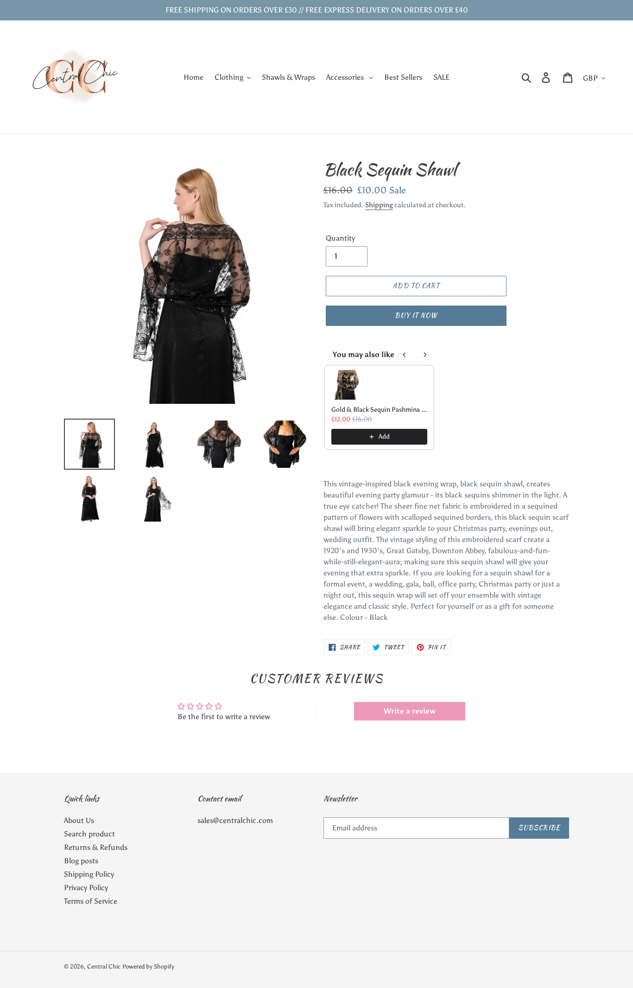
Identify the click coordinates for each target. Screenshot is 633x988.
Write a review (410, 711)
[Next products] (425, 354)
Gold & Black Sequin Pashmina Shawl (379, 410)
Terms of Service (90, 901)
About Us (79, 820)
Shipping (379, 205)
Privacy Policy (86, 887)
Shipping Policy (89, 874)
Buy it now (416, 315)
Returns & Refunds (95, 847)
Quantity (340, 238)
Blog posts (81, 860)
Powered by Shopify (148, 966)
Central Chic (103, 966)
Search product (89, 833)
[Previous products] (404, 354)
